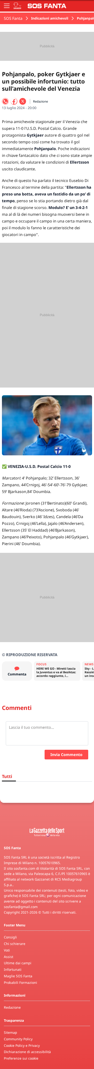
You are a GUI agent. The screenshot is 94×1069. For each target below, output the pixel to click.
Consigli (10, 937)
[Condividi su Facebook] (14, 101)
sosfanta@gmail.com (21, 906)
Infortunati (12, 969)
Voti (7, 950)
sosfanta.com (24, 868)
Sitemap (10, 1032)
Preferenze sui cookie (21, 1058)
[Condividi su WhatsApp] (5, 101)
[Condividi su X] (22, 101)
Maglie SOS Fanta (18, 976)
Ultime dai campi (17, 963)
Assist (8, 956)
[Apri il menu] (7, 6)
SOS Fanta (13, 18)
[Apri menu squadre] (17, 6)
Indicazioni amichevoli (49, 18)
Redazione (12, 1007)
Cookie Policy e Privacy (22, 1045)
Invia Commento (66, 754)
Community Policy (18, 1039)
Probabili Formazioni (20, 982)
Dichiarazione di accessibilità (27, 1051)
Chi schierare (14, 943)
